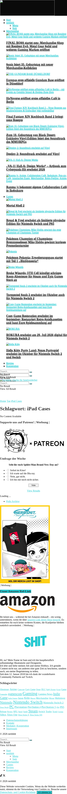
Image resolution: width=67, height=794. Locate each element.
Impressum (11, 728)
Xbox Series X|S (36, 715)
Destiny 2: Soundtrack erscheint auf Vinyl (33, 153)
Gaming (30, 693)
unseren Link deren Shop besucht (43, 619)
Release (3, 711)
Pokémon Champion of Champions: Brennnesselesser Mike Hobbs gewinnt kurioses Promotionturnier (36, 242)
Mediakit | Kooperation (17, 725)
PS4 (58, 707)
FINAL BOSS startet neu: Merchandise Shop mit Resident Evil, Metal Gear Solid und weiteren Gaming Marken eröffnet (35, 46)
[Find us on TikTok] (1, 776)
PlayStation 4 (34, 707)
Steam (33, 711)
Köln (27, 697)
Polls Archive (12, 501)
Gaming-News (45, 694)
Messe (51, 698)
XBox (3, 714)
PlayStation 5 (48, 707)
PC (11, 707)
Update (60, 712)
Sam (14, 28)
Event (58, 689)
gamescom (15, 694)
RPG (15, 711)
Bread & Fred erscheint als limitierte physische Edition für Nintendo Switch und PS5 (35, 221)
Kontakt (10, 723)
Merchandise (12, 30)
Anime (13, 689)
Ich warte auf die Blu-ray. (22, 473)
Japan (21, 698)
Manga (32, 698)
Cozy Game (30, 689)
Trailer (49, 711)
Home (3, 401)
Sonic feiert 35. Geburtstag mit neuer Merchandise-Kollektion (29, 66)
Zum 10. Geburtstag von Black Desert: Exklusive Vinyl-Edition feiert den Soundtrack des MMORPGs (35, 138)
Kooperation (12, 365)
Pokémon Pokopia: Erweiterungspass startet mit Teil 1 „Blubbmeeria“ (34, 259)
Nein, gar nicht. (17, 476)
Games (9, 196)
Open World (4, 707)
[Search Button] (30, 375)
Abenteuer (4, 689)
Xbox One (12, 714)
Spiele (25, 712)
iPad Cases (16, 401)
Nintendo (6, 702)
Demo (38, 689)
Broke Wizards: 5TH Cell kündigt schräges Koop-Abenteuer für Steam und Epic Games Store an (34, 276)
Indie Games (12, 698)
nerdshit (10, 22)
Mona (15, 25)
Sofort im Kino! (18, 470)
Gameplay (3, 694)
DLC (43, 689)
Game (63, 689)
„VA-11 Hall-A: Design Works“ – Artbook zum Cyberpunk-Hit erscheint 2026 (36, 167)
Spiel (20, 711)
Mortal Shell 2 (15, 205)
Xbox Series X (23, 715)
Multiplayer (60, 698)
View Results (33, 490)
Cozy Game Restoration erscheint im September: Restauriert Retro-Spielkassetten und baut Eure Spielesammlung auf (34, 319)
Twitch (55, 712)
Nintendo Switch (28, 702)
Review (10, 363)
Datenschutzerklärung (17, 720)
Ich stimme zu (44, 792)
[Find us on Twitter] (4, 776)
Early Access (51, 689)
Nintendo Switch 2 (53, 702)
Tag (8, 401)
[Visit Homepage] (27, 15)
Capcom (21, 689)
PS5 (62, 707)
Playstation (20, 707)
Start (8, 19)
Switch (41, 711)
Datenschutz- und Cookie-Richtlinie (17, 792)
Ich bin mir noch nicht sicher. (24, 479)
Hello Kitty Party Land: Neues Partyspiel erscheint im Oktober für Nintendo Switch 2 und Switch (34, 353)
